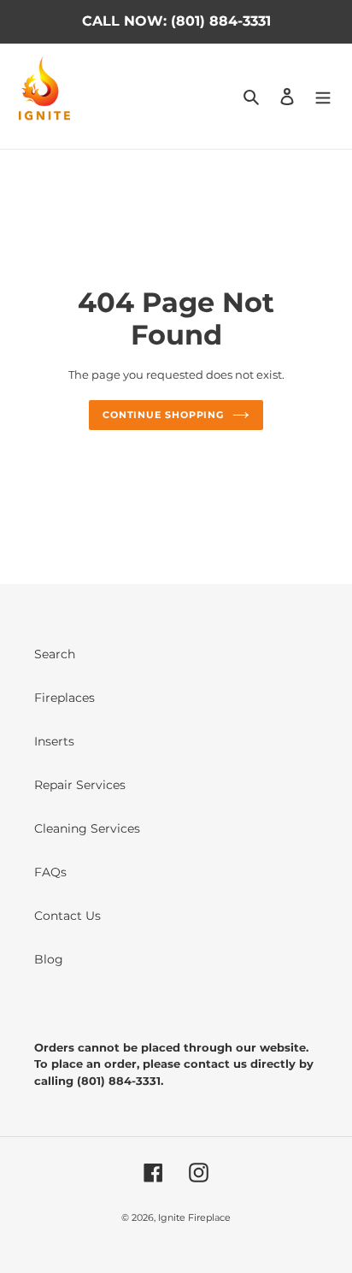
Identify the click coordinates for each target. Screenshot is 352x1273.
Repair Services (80, 785)
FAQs (50, 872)
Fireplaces (64, 697)
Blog (48, 959)
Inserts (54, 741)
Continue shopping (163, 415)
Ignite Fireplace (194, 1217)
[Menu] (323, 96)
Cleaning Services (87, 828)
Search (54, 654)
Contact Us (67, 915)
